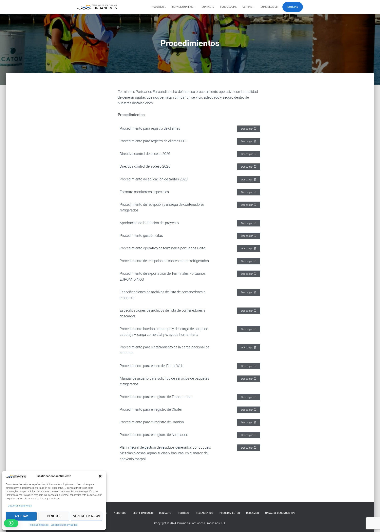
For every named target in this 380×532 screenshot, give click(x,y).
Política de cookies (38, 525)
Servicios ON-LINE (183, 7)
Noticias (292, 7)
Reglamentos (204, 513)
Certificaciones (143, 513)
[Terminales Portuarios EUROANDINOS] (97, 7)
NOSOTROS (158, 7)
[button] (100, 476)
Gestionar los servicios (20, 505)
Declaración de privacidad (63, 525)
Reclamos (252, 513)
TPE (223, 523)
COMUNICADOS (269, 7)
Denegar (53, 516)
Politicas (183, 513)
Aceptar (21, 516)
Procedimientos (229, 513)
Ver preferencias (86, 516)
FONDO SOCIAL (228, 7)
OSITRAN (247, 7)
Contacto (208, 7)
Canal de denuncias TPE (280, 513)
